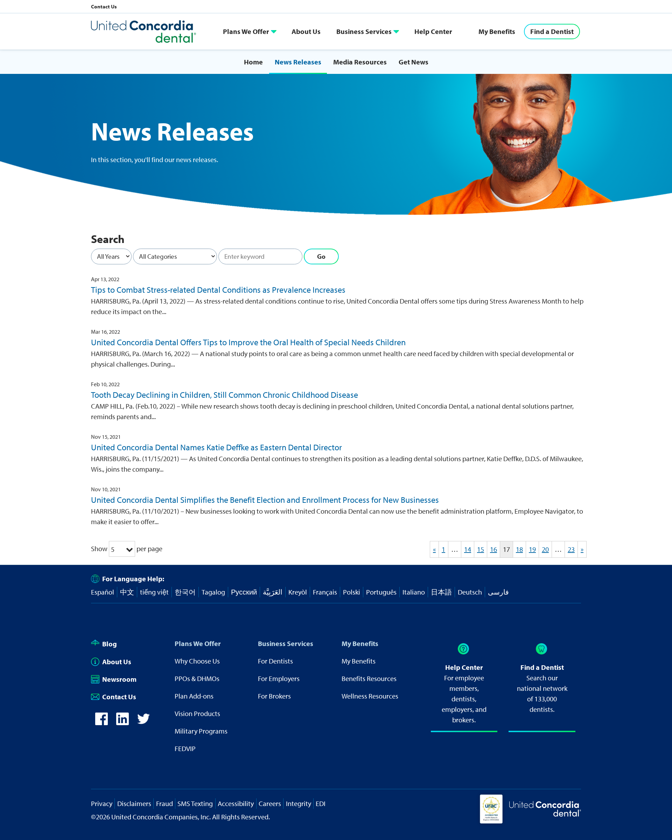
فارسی (498, 592)
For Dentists (275, 661)
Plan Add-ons (194, 696)
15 (480, 549)
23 (571, 549)
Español (102, 592)
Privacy (101, 803)
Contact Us (104, 6)
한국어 (185, 592)
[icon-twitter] (143, 719)
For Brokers (274, 696)
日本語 (441, 592)
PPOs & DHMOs (197, 678)
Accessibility (236, 803)
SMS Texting (195, 803)
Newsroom (119, 679)
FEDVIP (185, 748)
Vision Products (197, 713)
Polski (351, 592)
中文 (127, 592)
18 (519, 549)
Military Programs (201, 731)
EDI (321, 803)
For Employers (279, 678)
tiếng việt (154, 592)
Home (253, 61)
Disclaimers (134, 803)
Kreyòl (297, 592)
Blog (109, 643)
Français (325, 592)
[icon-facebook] (101, 719)
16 (493, 549)
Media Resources (360, 61)
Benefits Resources (369, 678)
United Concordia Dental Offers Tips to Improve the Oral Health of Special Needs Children (248, 342)
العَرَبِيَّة (272, 592)
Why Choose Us (197, 661)
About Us (306, 31)
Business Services (364, 31)
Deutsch (470, 592)
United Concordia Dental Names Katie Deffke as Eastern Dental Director (216, 447)
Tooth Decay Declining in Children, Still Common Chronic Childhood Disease (224, 394)
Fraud (164, 803)
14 (467, 549)
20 (545, 549)
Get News (413, 61)
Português (381, 592)
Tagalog (213, 592)
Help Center (433, 31)
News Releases (298, 61)
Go (321, 256)
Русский (244, 592)
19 (532, 549)
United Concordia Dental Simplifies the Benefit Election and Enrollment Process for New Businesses (265, 499)
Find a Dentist (552, 31)
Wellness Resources (370, 696)
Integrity (298, 803)
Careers (270, 803)
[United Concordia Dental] (143, 31)
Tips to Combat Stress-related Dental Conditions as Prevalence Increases (218, 289)
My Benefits (496, 31)
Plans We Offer (246, 31)
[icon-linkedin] (122, 719)
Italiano (413, 592)
